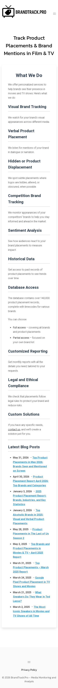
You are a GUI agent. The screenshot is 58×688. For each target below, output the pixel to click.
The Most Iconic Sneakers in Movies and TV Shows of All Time (31, 611)
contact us (14, 429)
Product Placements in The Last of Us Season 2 (31, 533)
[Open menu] (54, 14)
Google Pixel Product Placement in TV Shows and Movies (31, 582)
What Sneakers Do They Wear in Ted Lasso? (31, 597)
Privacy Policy (29, 670)
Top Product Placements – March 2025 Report (31, 567)
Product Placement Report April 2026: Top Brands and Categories (30, 481)
